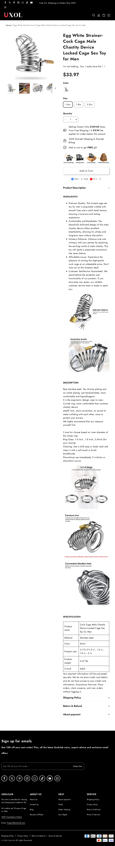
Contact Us (34, 804)
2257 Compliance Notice (12, 817)
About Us (33, 799)
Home (8, 25)
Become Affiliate (36, 814)
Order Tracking (64, 809)
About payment (64, 799)
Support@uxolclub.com (16, 823)
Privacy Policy (92, 804)
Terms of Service (93, 814)
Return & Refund (93, 809)
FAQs (60, 804)
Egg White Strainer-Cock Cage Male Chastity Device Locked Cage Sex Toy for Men (49, 25)
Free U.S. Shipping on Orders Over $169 (57, 3)
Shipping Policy (93, 799)
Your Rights (62, 814)
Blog (31, 809)
